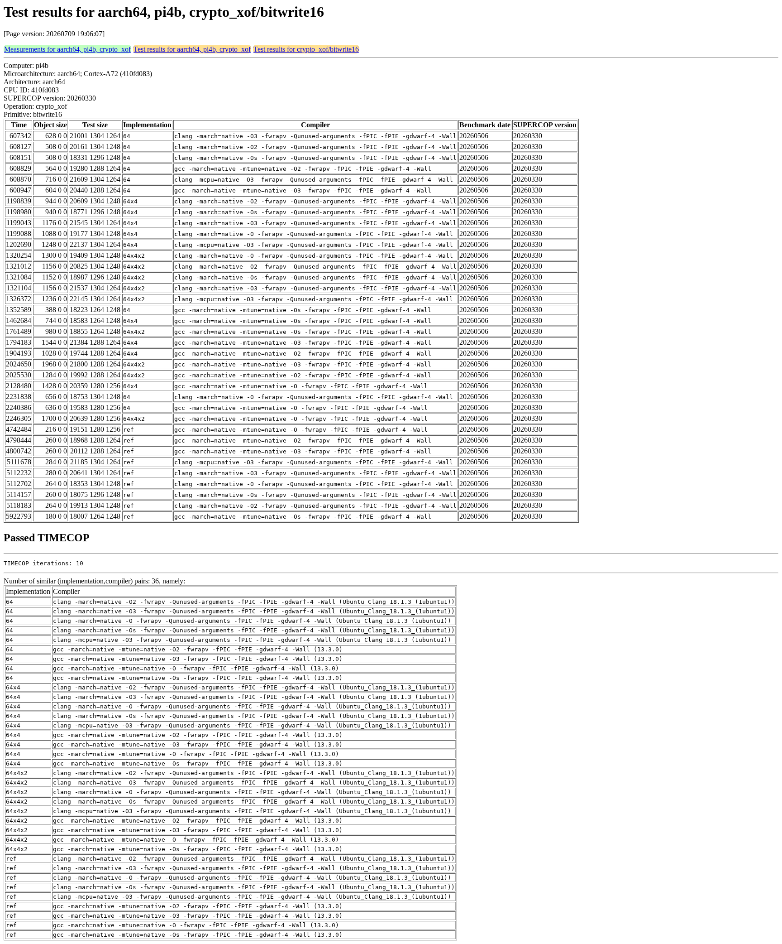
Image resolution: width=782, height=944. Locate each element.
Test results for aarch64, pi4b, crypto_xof (192, 49)
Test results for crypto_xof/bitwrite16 (306, 49)
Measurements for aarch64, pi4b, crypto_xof (67, 49)
